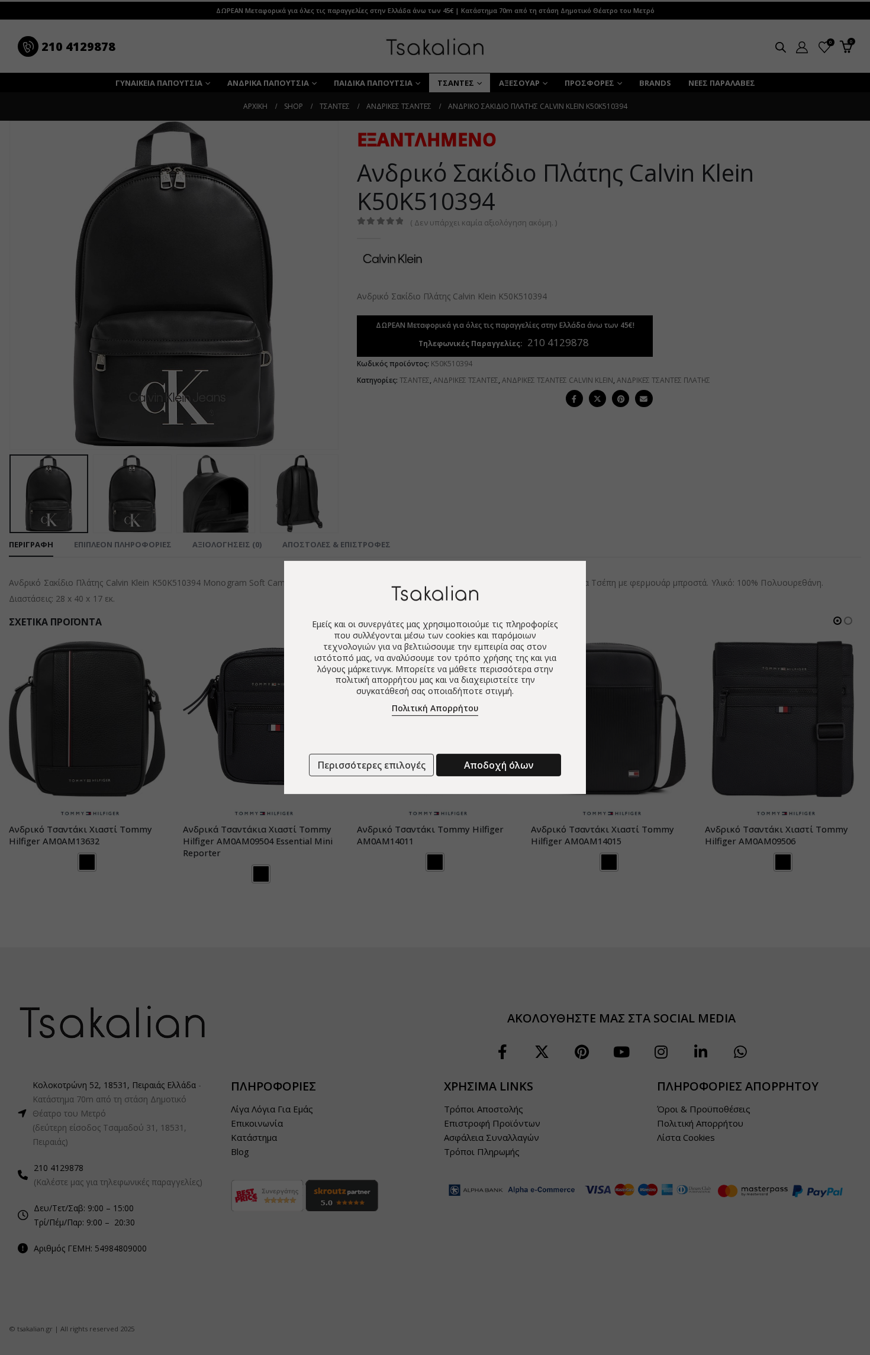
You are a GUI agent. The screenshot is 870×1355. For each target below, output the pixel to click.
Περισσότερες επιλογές (371, 765)
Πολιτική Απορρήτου (435, 708)
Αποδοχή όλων (498, 765)
